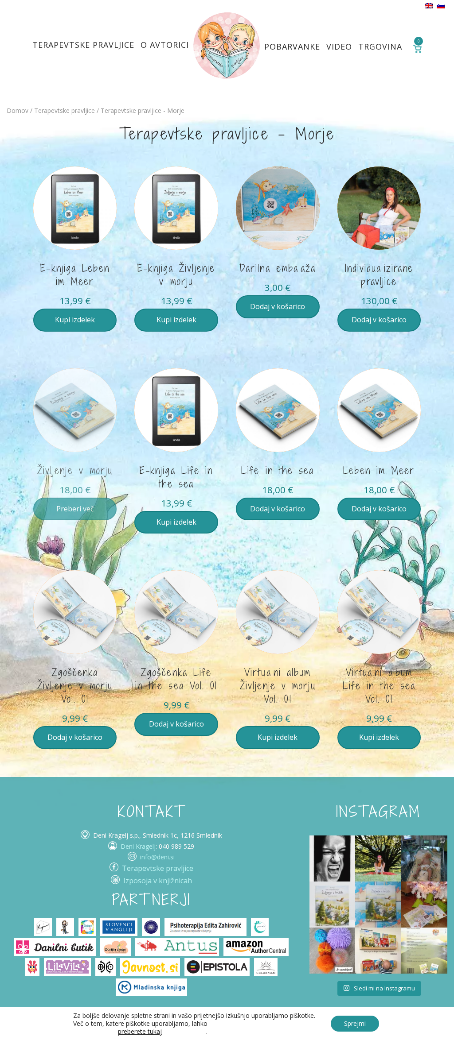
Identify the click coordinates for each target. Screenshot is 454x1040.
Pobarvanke (292, 46)
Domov (17, 110)
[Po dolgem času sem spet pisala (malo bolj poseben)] (378, 858)
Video (339, 46)
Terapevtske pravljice (83, 44)
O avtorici (165, 44)
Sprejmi (355, 1023)
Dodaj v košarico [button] (277, 306)
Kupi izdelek (75, 320)
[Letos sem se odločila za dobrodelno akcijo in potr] (424, 904)
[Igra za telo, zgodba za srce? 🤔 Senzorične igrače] (332, 951)
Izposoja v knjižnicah (157, 880)
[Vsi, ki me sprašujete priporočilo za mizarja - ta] (378, 951)
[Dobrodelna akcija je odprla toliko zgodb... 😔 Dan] (332, 904)
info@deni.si (157, 857)
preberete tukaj (140, 1032)
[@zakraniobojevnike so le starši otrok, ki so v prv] (424, 858)
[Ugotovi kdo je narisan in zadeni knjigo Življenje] (332, 858)
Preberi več (75, 509)
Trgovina (380, 46)
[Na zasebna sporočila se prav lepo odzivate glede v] (378, 904)
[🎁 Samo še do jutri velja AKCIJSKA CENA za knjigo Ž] (424, 951)
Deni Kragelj (138, 846)
